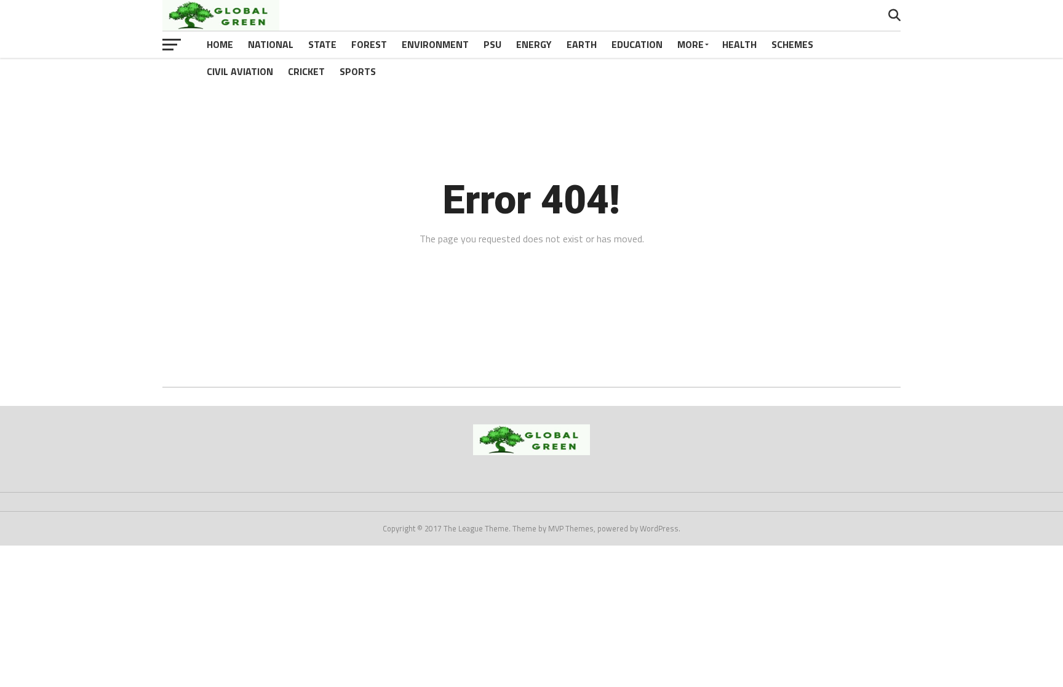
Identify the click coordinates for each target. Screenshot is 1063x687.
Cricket (306, 71)
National (270, 44)
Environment (435, 44)
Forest (369, 44)
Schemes (792, 44)
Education (637, 44)
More (690, 44)
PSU (492, 44)
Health (739, 44)
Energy (534, 44)
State (322, 44)
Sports (358, 71)
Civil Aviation (240, 71)
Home (220, 44)
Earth (582, 44)
